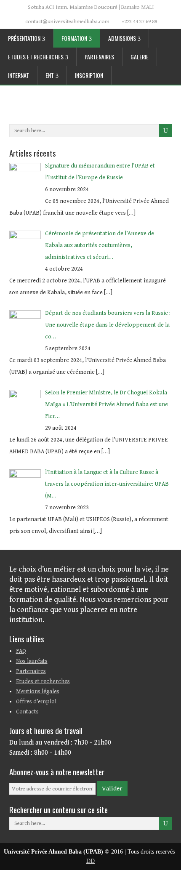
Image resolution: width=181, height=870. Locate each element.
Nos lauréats (32, 661)
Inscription (89, 75)
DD (90, 861)
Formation (74, 38)
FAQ (21, 651)
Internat (18, 75)
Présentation (24, 38)
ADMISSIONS (122, 38)
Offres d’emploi (36, 701)
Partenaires (99, 56)
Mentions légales (37, 691)
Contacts (27, 711)
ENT (49, 75)
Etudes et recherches (36, 56)
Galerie (139, 56)
